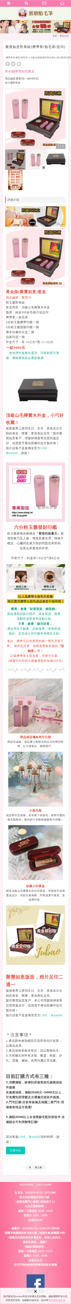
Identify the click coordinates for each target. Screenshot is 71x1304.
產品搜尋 (27, 3)
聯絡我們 (44, 3)
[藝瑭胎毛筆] (35, 13)
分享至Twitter (13, 63)
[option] (35, 119)
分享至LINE (19, 63)
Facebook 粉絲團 (36, 1283)
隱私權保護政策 (57, 1300)
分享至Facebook (7, 63)
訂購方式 (15, 1150)
